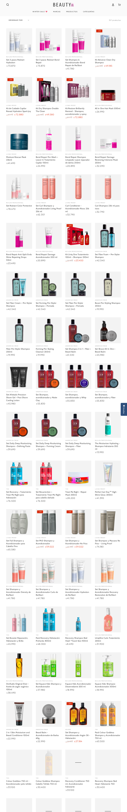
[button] (7, 4)
